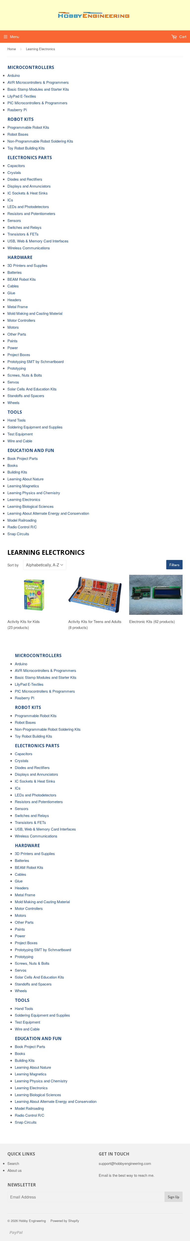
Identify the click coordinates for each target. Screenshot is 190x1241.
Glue (11, 292)
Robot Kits (20, 119)
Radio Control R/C (22, 526)
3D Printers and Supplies (27, 265)
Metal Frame (17, 306)
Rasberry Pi (17, 109)
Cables (13, 285)
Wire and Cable (19, 440)
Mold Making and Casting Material (34, 313)
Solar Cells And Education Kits (32, 388)
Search (13, 1163)
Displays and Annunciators (29, 186)
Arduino (13, 75)
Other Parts (16, 334)
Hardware (19, 257)
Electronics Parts (29, 157)
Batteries (14, 272)
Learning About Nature (25, 478)
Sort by (13, 564)
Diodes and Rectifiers (24, 179)
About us (14, 1170)
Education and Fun (30, 450)
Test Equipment (20, 433)
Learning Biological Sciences (30, 506)
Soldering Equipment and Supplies (35, 426)
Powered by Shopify (64, 1220)
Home (11, 48)
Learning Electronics (23, 499)
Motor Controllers (21, 320)
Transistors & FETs (23, 233)
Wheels (13, 402)
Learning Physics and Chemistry (33, 492)
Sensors (14, 220)
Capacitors (16, 165)
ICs (10, 199)
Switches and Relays (24, 227)
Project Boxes (18, 354)
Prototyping (16, 368)
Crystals (14, 172)
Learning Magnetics (23, 485)
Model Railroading (21, 520)
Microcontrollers (30, 67)
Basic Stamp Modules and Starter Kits (38, 89)
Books (12, 465)
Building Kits (17, 471)
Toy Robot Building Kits (26, 147)
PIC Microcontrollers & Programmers (37, 102)
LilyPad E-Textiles (21, 96)
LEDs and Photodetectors (28, 206)
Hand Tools (16, 420)
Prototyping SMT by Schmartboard (35, 361)
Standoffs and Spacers (25, 395)
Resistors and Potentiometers (31, 213)
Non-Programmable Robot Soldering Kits (40, 141)
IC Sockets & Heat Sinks (27, 192)
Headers (14, 299)
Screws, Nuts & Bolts (24, 375)
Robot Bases (17, 134)
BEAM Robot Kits (21, 279)
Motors (13, 327)
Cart (182, 36)
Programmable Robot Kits (28, 127)
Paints (12, 340)
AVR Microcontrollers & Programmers (38, 82)
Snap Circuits (18, 533)
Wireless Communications (28, 247)
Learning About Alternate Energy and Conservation (48, 513)
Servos (13, 382)
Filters (174, 564)
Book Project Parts (22, 458)
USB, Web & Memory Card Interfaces (38, 240)
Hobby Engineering (32, 1220)
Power (12, 347)
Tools (14, 412)
